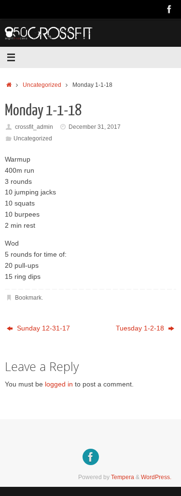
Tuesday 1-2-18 (141, 328)
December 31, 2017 (95, 127)
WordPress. (156, 477)
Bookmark (28, 297)
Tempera (122, 477)
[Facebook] (169, 9)
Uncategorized (42, 85)
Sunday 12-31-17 (42, 328)
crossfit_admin (34, 127)
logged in (59, 384)
